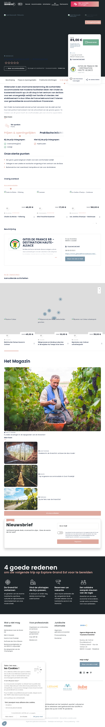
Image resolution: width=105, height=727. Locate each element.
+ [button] (99, 288)
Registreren (78, 541)
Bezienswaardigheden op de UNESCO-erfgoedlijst (13, 645)
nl (19, 4)
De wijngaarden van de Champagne (12, 650)
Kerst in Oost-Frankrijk (11, 638)
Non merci (9, 717)
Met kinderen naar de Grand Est (13, 631)
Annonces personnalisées (14, 708)
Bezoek (27, 4)
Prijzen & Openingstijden (27, 80)
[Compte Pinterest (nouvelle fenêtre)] (90, 673)
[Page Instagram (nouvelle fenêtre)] (84, 673)
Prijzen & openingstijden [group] (20, 133)
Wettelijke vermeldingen (55, 722)
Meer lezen (8, 117)
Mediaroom (33, 640)
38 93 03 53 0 (70, 251)
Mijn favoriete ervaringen (83, 4)
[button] (4, 723)
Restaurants (64, 4)
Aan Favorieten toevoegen (78, 80)
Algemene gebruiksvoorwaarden (62, 631)
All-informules (55, 4)
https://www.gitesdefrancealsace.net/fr (80, 254)
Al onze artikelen (52, 513)
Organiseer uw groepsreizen (34, 633)
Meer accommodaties (16, 68)
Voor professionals (38, 622)
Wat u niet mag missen (12, 624)
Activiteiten (46, 4)
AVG (77, 722)
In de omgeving (65, 80)
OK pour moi (38, 716)
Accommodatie (36, 4)
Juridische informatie (60, 624)
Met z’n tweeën (9, 635)
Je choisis (23, 717)
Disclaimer (58, 638)
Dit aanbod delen (94, 80)
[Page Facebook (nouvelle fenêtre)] (81, 673)
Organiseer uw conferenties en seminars (38, 628)
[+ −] (52, 308)
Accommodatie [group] (10, 185)
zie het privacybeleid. (84, 537)
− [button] (99, 291)
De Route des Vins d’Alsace (13, 641)
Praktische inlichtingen (48, 80)
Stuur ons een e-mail (75, 259)
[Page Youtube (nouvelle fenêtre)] (87, 673)
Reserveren (92, 42)
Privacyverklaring (60, 635)
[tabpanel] (34, 143)
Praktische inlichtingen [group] (55, 133)
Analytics (9, 705)
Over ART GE (33, 637)
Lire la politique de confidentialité (14, 698)
